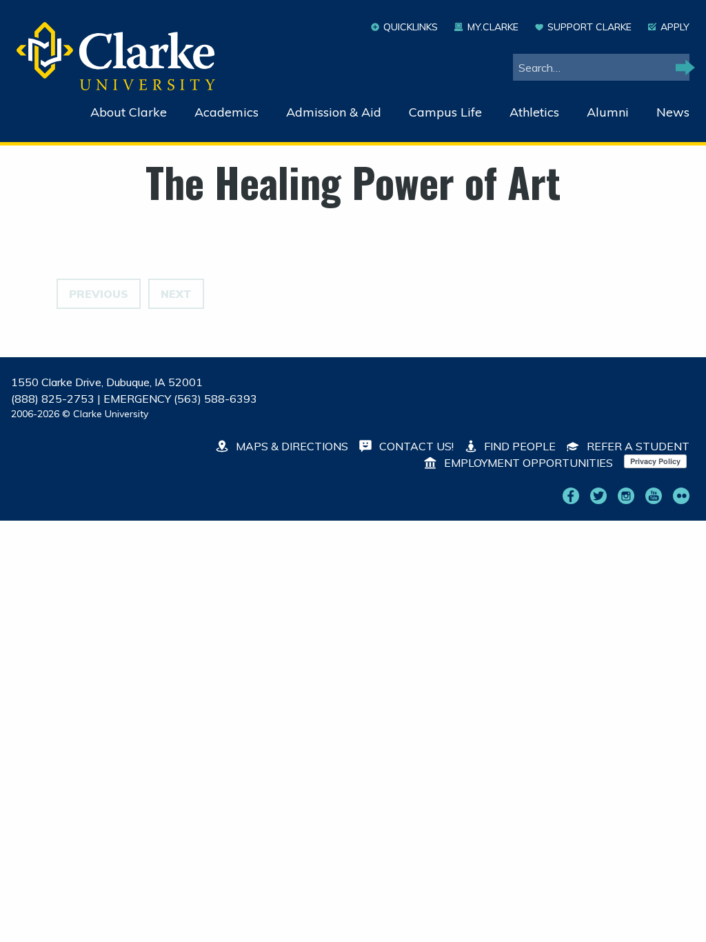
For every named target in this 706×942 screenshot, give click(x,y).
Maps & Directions (290, 446)
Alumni (608, 112)
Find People (518, 446)
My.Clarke (492, 27)
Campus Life (445, 112)
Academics (226, 112)
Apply (674, 27)
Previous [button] (98, 294)
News (672, 112)
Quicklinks (410, 27)
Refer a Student (636, 446)
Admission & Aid (333, 112)
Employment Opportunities (527, 463)
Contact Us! (415, 446)
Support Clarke (589, 27)
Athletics (534, 112)
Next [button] (176, 294)
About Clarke (128, 112)
